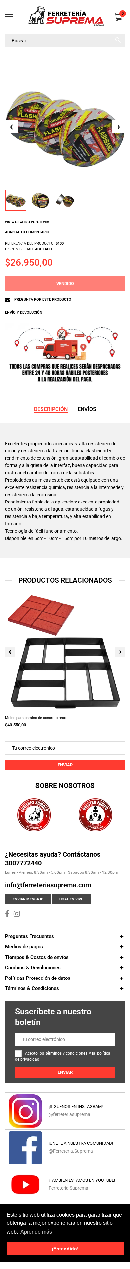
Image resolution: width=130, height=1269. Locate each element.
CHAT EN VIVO (71, 899)
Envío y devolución (23, 312)
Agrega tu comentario (27, 232)
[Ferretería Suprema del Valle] (65, 17)
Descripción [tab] (51, 409)
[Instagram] (17, 914)
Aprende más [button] (36, 1232)
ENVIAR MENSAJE (28, 899)
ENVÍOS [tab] (87, 409)
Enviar (65, 764)
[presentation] (10, 652)
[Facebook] (7, 914)
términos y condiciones (66, 1053)
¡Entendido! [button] (65, 1248)
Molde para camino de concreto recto (36, 718)
